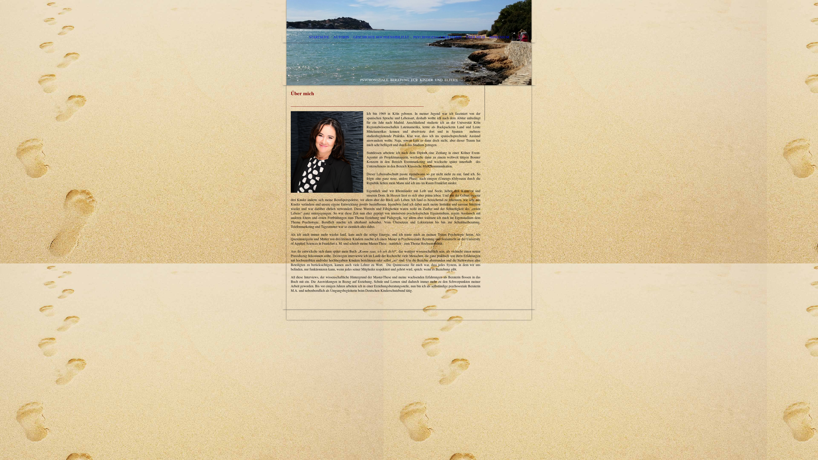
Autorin (341, 37)
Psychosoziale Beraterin (437, 37)
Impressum (499, 37)
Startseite (319, 37)
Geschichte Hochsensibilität (381, 37)
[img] (409, 42)
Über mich (475, 37)
